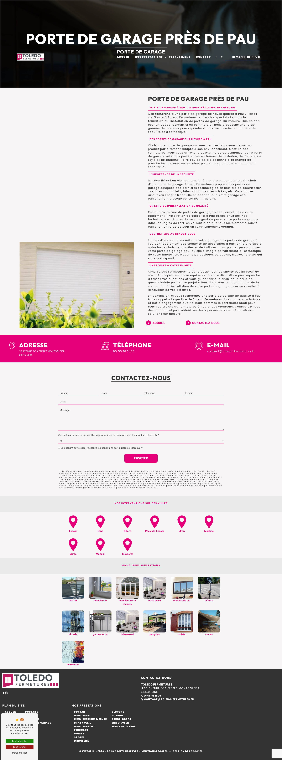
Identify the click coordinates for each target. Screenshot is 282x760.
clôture (117, 712)
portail (80, 712)
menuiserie (82, 715)
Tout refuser (19, 746)
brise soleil (82, 722)
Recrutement (180, 57)
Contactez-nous (206, 323)
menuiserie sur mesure (90, 719)
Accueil (123, 57)
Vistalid (88, 751)
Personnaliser (19, 752)
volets (79, 733)
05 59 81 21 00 (124, 351)
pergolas (81, 730)
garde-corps (121, 719)
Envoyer (141, 458)
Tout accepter (19, 741)
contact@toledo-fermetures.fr (231, 351)
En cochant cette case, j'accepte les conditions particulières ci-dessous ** (102, 447)
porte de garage (123, 726)
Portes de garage (38, 722)
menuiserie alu (84, 726)
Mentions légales (154, 751)
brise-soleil (120, 722)
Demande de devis (246, 57)
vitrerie (117, 715)
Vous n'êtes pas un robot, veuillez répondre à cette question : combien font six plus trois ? (108, 435)
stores (79, 737)
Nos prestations (149, 57)
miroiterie (81, 741)
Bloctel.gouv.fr (82, 488)
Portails (31, 712)
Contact (203, 57)
